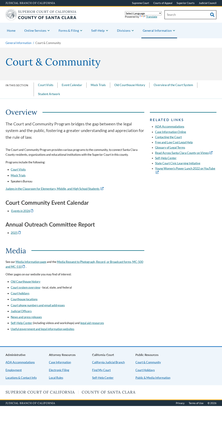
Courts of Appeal (162, 3)
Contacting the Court (168, 137)
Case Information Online (170, 132)
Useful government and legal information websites (42, 329)
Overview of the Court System (173, 85)
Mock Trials (98, 85)
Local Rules (56, 377)
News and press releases (26, 317)
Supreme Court (140, 3)
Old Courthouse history (25, 281)
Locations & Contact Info (21, 377)
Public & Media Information (152, 377)
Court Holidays (145, 370)
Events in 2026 (22, 211)
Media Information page (31, 262)
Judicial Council (207, 3)
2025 (16, 233)
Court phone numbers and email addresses (38, 305)
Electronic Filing (59, 370)
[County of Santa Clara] (41, 18)
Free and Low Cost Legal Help (174, 142)
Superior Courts (186, 3)
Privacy (180, 403)
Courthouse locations (24, 299)
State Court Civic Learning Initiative (177, 163)
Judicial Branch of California (30, 3)
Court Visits (45, 85)
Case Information (60, 362)
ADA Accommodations (169, 126)
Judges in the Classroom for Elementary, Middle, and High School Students (53, 189)
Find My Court (101, 370)
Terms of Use (196, 403)
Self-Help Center (21, 323)
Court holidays (20, 293)
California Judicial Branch (108, 362)
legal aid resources (92, 323)
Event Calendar (72, 85)
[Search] (212, 15)
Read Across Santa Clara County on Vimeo (182, 153)
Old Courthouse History (129, 85)
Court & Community (148, 362)
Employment (14, 370)
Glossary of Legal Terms (170, 147)
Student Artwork (49, 94)
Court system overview (25, 287)
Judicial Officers (21, 311)
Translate (151, 16)
